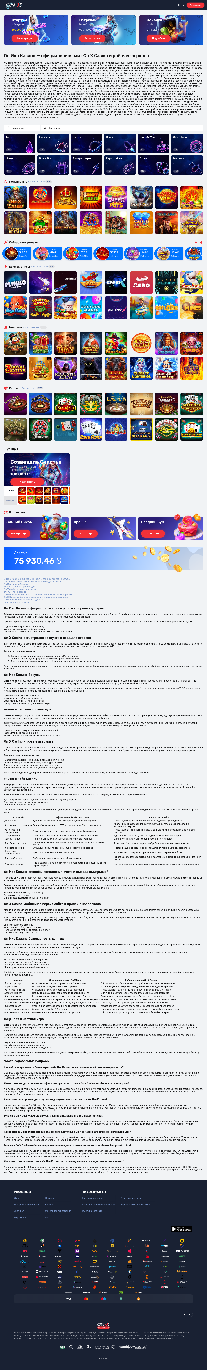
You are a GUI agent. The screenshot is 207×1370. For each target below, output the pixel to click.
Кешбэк (49, 1204)
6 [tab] (111, 42)
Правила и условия (91, 1198)
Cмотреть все (42, 266)
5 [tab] (108, 42)
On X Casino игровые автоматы (20, 589)
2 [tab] (101, 42)
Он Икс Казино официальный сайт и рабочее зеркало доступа (37, 579)
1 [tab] (97, 42)
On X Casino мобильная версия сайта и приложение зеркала (36, 597)
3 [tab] (103, 42)
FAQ (47, 1217)
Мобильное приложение (58, 1211)
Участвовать (27, 481)
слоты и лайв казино (15, 592)
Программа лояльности (27, 1204)
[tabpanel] (36, 30)
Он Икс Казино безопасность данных (23, 599)
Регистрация (196, 5)
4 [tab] (106, 42)
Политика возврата (91, 1211)
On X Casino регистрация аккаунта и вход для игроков (32, 581)
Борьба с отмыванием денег (136, 1204)
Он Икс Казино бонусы (16, 584)
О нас (17, 1198)
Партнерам (20, 1217)
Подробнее (158, 38)
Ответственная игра (131, 1198)
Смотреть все (39, 181)
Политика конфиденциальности (98, 1204)
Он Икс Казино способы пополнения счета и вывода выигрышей (38, 594)
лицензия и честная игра (17, 602)
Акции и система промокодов (19, 586)
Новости (49, 1198)
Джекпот (19, 1211)
